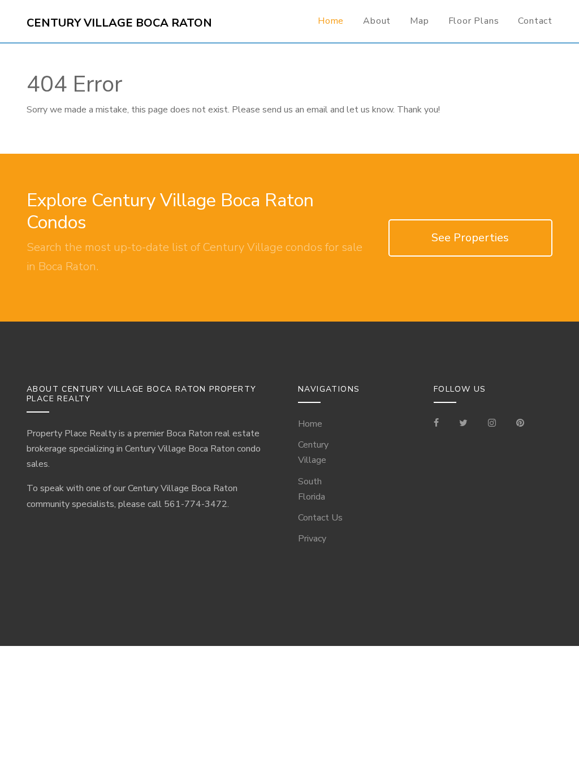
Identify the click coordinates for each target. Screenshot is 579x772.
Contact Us (320, 517)
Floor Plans (473, 21)
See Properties (470, 237)
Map (419, 21)
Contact (535, 21)
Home (331, 21)
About (377, 21)
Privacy (312, 538)
